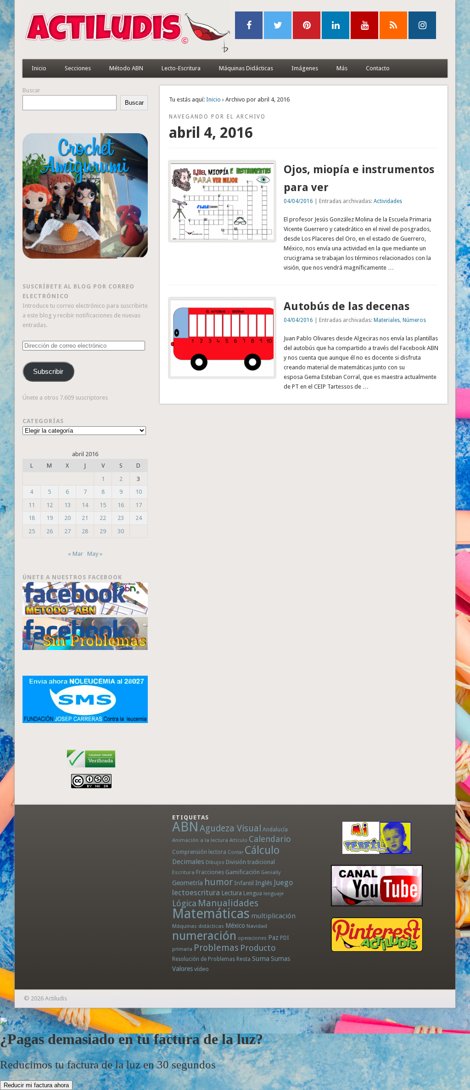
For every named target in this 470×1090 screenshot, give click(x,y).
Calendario (270, 839)
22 (103, 517)
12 (49, 505)
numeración (204, 936)
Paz (273, 937)
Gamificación (242, 872)
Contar (235, 852)
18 (31, 517)
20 (67, 517)
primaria (182, 949)
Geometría (187, 883)
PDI (284, 937)
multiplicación (273, 916)
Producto (258, 948)
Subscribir (48, 371)
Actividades (388, 201)
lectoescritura (196, 892)
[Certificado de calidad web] (91, 769)
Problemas (216, 947)
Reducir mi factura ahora (36, 1085)
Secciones (78, 68)
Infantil (244, 883)
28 (85, 531)
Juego (283, 882)
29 (103, 531)
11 (31, 505)
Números (414, 320)
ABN (185, 827)
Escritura (183, 872)
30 (121, 531)
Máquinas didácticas (198, 926)
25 (31, 531)
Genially (270, 872)
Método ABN (126, 68)
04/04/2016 (298, 201)
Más (341, 68)
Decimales (188, 862)
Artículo (238, 840)
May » (94, 553)
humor (218, 881)
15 (103, 505)
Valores (182, 968)
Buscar (31, 90)
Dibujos (215, 862)
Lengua (252, 893)
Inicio (39, 68)
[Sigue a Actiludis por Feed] (393, 25)
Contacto (378, 68)
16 (121, 505)
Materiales (387, 320)
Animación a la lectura (200, 840)
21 (85, 517)
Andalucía (275, 829)
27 (67, 531)
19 (49, 517)
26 (49, 531)
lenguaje (273, 894)
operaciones (252, 938)
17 (138, 505)
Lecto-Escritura (181, 68)
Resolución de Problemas (203, 959)
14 (85, 505)
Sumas (280, 958)
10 (138, 491)
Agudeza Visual (230, 828)
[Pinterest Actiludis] (376, 934)
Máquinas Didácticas (246, 68)
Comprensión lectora (199, 852)
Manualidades (228, 903)
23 (121, 517)
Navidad (256, 926)
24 (138, 517)
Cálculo (262, 850)
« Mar (75, 553)
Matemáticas (211, 913)
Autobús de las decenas (346, 306)
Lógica (184, 903)
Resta (243, 958)
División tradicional (250, 861)
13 (67, 505)
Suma (260, 958)
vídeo (201, 969)
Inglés (263, 883)
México (235, 925)
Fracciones (210, 872)
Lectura (231, 893)
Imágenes (304, 68)
